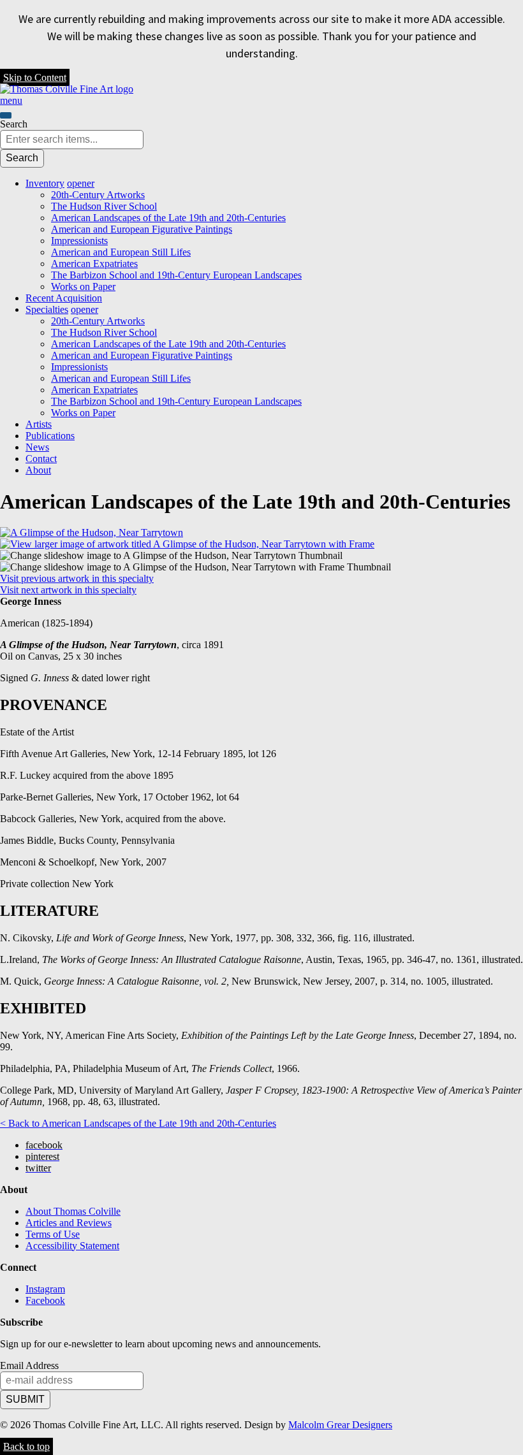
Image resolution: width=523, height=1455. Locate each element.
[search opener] (5, 115)
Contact (41, 458)
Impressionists (79, 240)
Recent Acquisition (64, 298)
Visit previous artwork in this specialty (77, 578)
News (37, 447)
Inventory (45, 183)
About (38, 470)
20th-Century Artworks (98, 194)
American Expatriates (94, 263)
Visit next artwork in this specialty (68, 589)
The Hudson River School (104, 206)
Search (13, 124)
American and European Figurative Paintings (141, 229)
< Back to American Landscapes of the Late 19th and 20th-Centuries (138, 1123)
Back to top (26, 1446)
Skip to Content (34, 77)
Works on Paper (83, 286)
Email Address (29, 1365)
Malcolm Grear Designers (340, 1424)
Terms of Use (53, 1234)
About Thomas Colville (73, 1211)
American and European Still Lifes (121, 252)
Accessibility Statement (72, 1245)
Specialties (47, 309)
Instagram (45, 1289)
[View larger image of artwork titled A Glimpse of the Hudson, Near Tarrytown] (91, 532)
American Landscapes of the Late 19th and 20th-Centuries (168, 217)
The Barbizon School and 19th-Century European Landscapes (176, 275)
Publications (50, 435)
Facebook (45, 1300)
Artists (39, 424)
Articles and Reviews (69, 1222)
